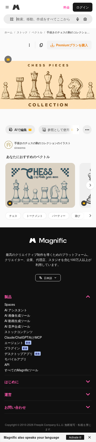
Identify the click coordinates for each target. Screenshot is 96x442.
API (6, 364)
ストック (22, 32)
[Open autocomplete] (10, 19)
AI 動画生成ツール (17, 320)
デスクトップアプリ (22, 353)
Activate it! (75, 437)
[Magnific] (48, 241)
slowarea (19, 147)
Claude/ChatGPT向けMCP (23, 337)
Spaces (9, 304)
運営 (8, 394)
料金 (66, 7)
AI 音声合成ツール (17, 326)
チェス (13, 216)
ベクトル (37, 32)
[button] (48, 277)
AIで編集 (18, 130)
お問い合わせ (15, 407)
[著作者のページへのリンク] (8, 145)
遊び (77, 216)
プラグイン (15, 348)
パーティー (58, 216)
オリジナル (30, 60)
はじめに (11, 381)
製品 (8, 296)
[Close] (89, 437)
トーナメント (35, 216)
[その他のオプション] (29, 45)
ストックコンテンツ (18, 331)
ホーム (8, 32)
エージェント (17, 342)
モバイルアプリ (15, 359)
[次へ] (78, 129)
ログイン (82, 7)
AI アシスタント (15, 310)
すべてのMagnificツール (21, 370)
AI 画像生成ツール (17, 315)
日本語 (48, 278)
